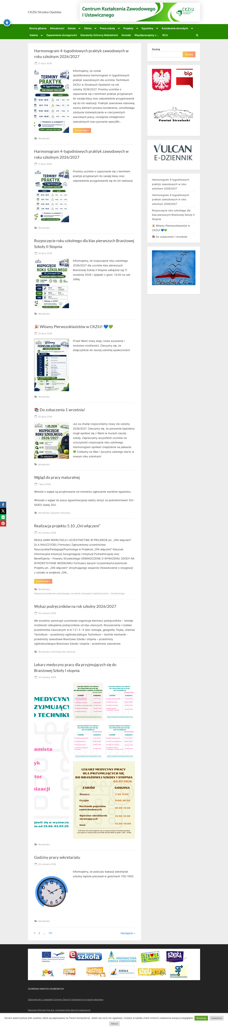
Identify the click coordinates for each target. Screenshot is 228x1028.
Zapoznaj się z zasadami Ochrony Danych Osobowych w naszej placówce (65, 999)
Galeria (34, 35)
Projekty (128, 28)
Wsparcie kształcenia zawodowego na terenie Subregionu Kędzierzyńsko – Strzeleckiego (79, 593)
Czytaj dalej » (83, 131)
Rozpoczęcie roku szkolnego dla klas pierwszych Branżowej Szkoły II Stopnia (173, 215)
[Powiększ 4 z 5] (130, 725)
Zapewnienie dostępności (61, 35)
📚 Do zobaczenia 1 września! (59, 409)
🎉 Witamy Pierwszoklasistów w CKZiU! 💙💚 (73, 326)
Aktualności (57, 28)
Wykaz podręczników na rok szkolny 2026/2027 (75, 606)
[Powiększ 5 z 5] (130, 765)
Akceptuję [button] (201, 1018)
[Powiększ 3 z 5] (99, 725)
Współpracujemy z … (146, 35)
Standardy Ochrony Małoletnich (99, 35)
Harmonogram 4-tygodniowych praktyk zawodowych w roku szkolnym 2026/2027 (170, 184)
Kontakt (126, 35)
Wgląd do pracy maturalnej (57, 477)
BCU (165, 35)
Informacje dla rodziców (63, 651)
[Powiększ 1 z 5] (99, 686)
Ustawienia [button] (216, 1018)
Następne (127, 933)
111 (50, 933)
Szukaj (156, 49)
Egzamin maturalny (60, 512)
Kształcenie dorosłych (175, 28)
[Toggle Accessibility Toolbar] (7, 22)
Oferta (88, 28)
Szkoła (72, 28)
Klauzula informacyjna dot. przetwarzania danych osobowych (59, 1010)
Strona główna (37, 28)
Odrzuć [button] (114, 1023)
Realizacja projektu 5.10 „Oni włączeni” (67, 526)
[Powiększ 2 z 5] (130, 686)
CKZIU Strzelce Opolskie (44, 12)
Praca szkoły (107, 28)
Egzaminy (147, 28)
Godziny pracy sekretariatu (57, 857)
